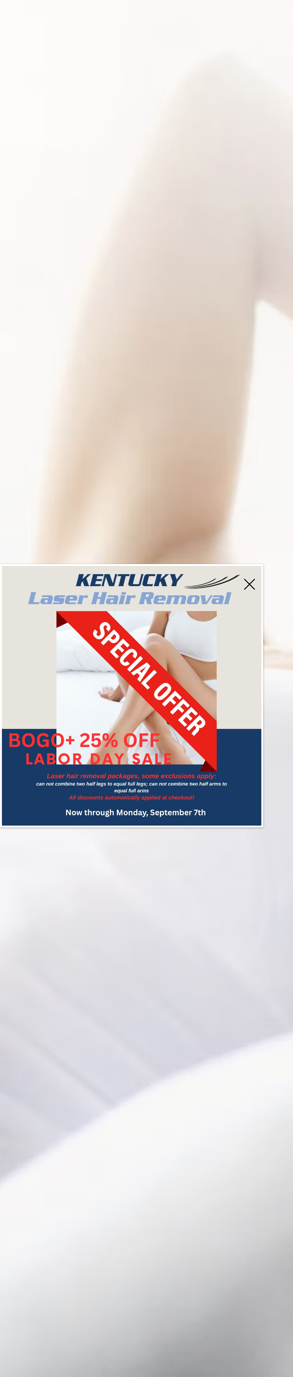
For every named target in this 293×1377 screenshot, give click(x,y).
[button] (249, 584)
